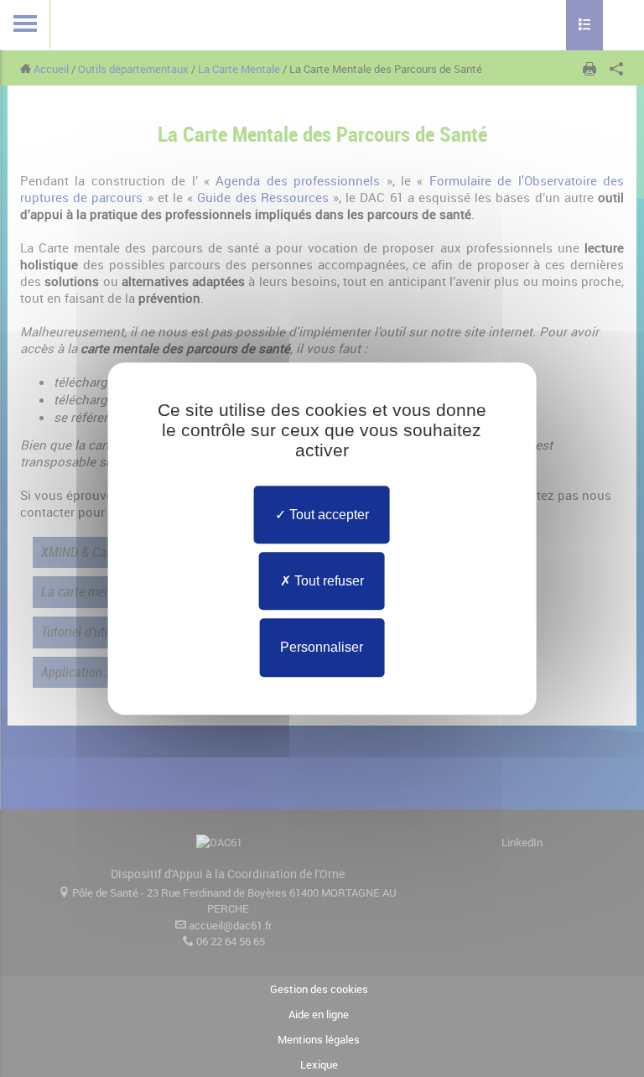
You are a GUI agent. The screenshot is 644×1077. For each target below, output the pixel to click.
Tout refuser (327, 581)
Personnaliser (321, 648)
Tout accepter (327, 514)
